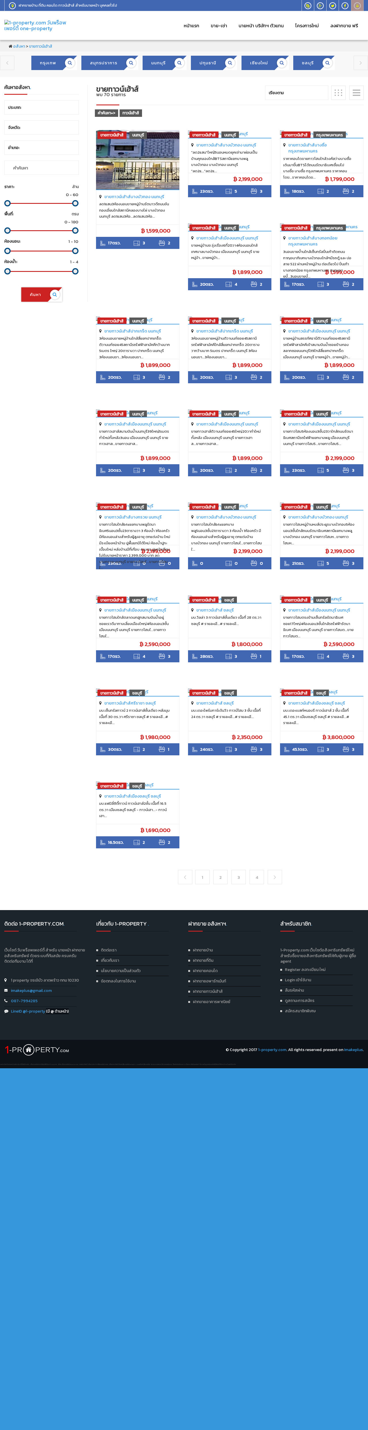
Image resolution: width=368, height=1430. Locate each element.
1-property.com (272, 1050)
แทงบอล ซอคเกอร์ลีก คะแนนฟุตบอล (161, 1064)
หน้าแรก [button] (191, 25)
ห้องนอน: (12, 241)
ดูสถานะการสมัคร (300, 1001)
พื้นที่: (9, 213)
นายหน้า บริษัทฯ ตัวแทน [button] (261, 25)
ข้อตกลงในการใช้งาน (118, 981)
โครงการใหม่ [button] (307, 25)
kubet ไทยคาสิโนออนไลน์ (143, 1064)
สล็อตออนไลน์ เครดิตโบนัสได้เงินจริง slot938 (43, 1064)
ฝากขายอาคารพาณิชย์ (211, 1002)
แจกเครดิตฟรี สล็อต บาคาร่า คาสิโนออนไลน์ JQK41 (93, 1064)
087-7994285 (24, 1001)
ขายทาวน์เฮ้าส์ (40, 46)
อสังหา (19, 46)
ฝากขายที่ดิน (203, 960)
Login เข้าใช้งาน (298, 980)
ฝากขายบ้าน (203, 950)
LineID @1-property (28, 1011)
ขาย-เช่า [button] (219, 25)
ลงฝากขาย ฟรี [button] (344, 25)
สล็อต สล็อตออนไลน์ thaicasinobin (68, 1064)
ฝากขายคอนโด (205, 971)
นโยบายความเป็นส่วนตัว (121, 971)
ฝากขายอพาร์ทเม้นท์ (209, 981)
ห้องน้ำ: (10, 261)
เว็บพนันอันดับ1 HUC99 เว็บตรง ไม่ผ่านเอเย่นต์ (186, 1064)
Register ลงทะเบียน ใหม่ (305, 970)
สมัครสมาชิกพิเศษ (300, 1011)
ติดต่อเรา (108, 950)
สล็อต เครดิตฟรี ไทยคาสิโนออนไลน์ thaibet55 (122, 1064)
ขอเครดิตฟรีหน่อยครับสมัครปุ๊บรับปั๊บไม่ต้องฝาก (14, 1064)
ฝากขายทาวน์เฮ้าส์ (208, 991)
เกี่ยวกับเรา (110, 960)
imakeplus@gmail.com (31, 991)
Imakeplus (353, 1050)
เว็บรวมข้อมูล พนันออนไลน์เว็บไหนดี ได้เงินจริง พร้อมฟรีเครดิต (218, 1064)
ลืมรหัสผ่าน (294, 990)
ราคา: (9, 186)
